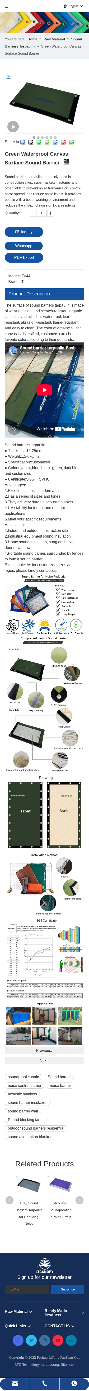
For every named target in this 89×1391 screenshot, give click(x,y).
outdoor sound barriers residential (36, 1128)
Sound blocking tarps (25, 1120)
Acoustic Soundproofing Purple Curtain (60, 1210)
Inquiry (27, 232)
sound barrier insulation (27, 1103)
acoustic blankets (22, 1094)
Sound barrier (59, 1077)
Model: (14, 276)
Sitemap (67, 1364)
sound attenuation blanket (29, 1137)
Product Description (29, 293)
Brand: (13, 282)
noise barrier (60, 1085)
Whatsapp (23, 246)
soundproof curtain (23, 1077)
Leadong (52, 1364)
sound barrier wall (23, 1111)
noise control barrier (24, 1085)
